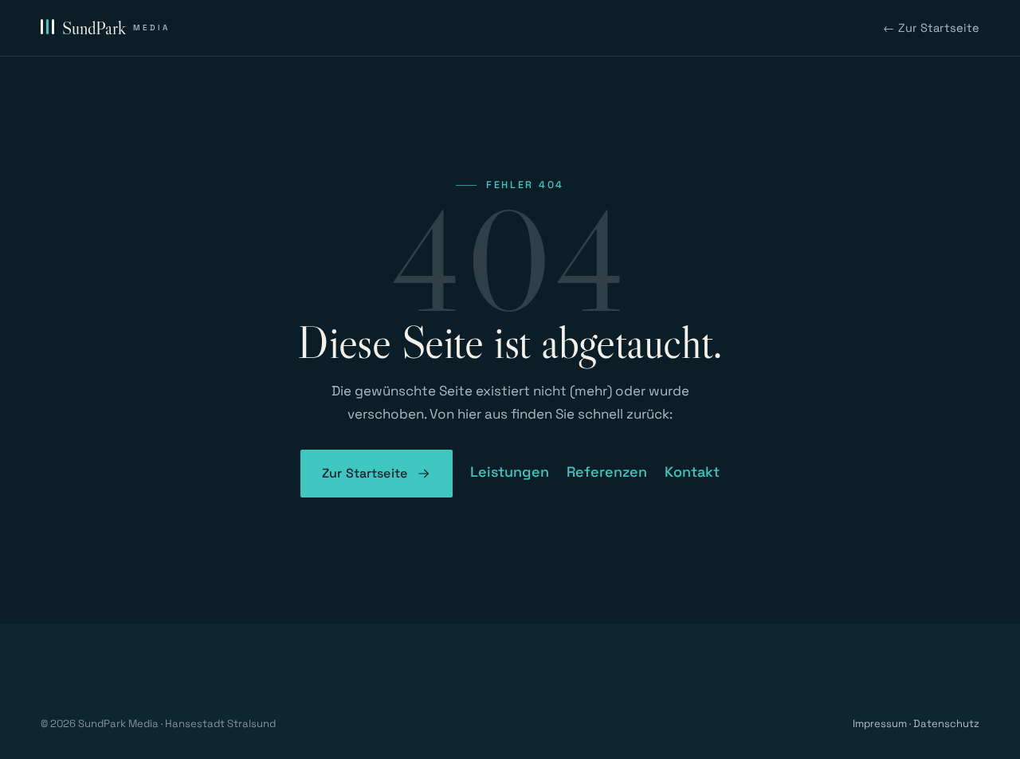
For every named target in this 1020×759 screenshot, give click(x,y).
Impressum (880, 723)
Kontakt (692, 471)
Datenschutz (946, 723)
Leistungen (509, 471)
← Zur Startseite (931, 28)
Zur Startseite (364, 473)
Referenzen (607, 471)
